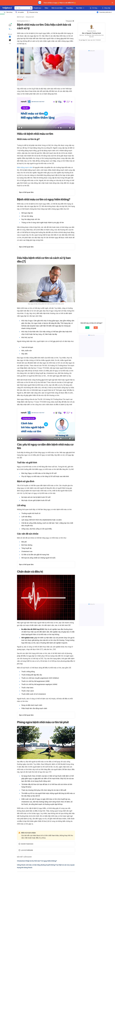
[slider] (37, 128)
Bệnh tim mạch (20, 17)
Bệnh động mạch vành (25, 167)
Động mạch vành (30, 17)
